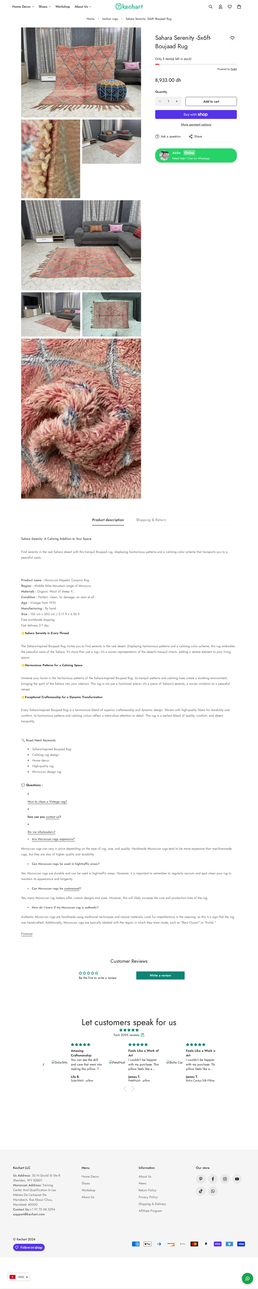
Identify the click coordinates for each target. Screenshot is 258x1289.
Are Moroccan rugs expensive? (53, 839)
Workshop (62, 6)
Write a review (160, 975)
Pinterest (26, 933)
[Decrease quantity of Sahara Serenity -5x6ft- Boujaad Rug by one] (159, 101)
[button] (239, 6)
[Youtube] (237, 1179)
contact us (52, 817)
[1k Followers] (225, 1179)
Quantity (161, 91)
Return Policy (147, 1190)
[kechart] (129, 7)
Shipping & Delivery (152, 1204)
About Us (81, 6)
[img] (129, 1030)
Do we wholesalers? (41, 832)
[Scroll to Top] (250, 1267)
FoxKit (234, 69)
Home (91, 19)
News (142, 1183)
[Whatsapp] (213, 1191)
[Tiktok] (201, 1191)
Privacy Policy (148, 1197)
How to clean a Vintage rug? (47, 801)
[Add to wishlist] (232, 38)
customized (71, 888)
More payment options (196, 124)
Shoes (43, 6)
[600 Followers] (213, 1179)
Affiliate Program (150, 1210)
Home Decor (21, 6)
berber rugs (110, 19)
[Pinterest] (201, 1179)
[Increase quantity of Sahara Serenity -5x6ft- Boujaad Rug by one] (176, 101)
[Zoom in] (133, 36)
